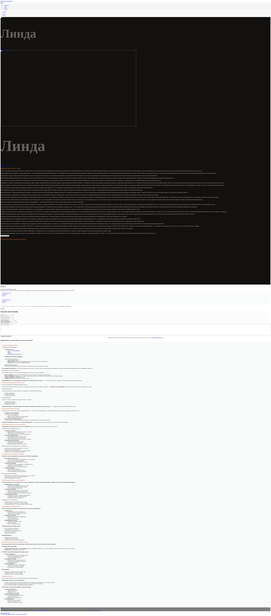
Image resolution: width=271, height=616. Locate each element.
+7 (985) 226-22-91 (6, 293)
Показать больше (5, 235)
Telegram (9, 353)
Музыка (5, 7)
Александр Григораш (42, 610)
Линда (2, 2)
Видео (5, 6)
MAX (9, 351)
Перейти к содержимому (6, 1)
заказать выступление (6, 49)
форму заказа (15, 354)
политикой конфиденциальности (157, 337)
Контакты (6, 9)
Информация (6, 5)
